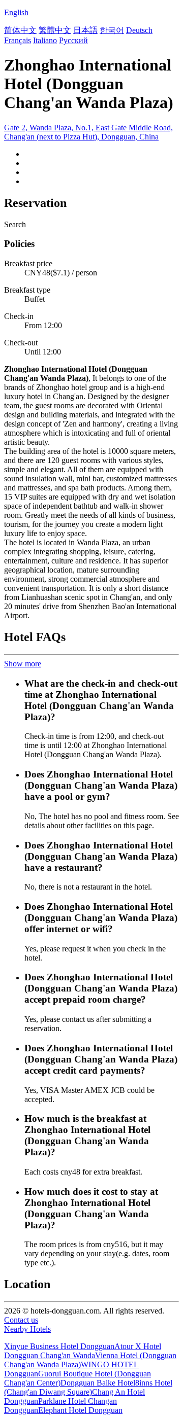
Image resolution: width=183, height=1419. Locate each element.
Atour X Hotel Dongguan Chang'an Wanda (82, 1351)
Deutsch (139, 30)
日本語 (85, 30)
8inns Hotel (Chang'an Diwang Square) (88, 1387)
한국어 (112, 30)
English (16, 12)
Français (17, 40)
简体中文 (20, 30)
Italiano (45, 40)
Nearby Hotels (27, 1329)
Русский (73, 40)
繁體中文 (55, 30)
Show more (22, 663)
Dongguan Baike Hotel (97, 1382)
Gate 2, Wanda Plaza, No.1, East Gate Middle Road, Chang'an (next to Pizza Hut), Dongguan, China (88, 132)
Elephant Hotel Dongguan (80, 1410)
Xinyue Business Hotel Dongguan (59, 1346)
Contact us (21, 1320)
